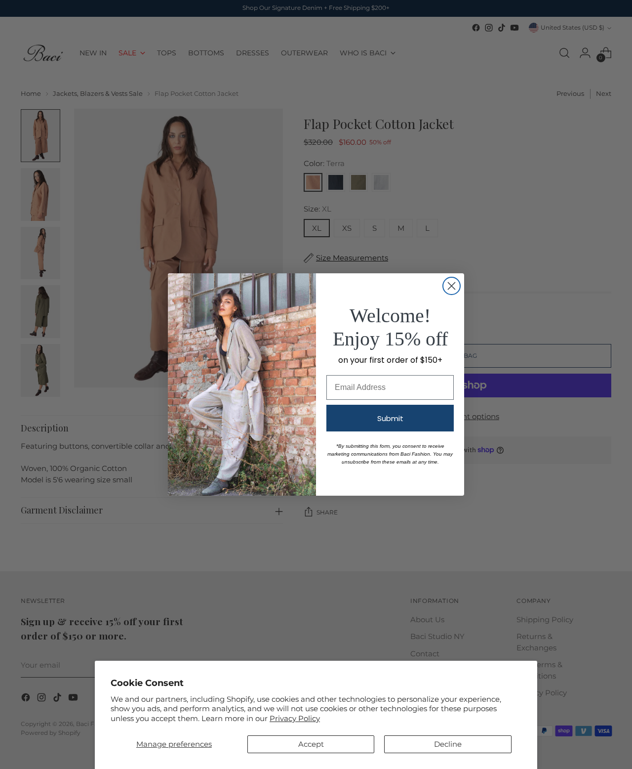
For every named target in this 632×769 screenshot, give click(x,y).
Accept (311, 744)
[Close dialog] (451, 286)
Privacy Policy (295, 718)
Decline (448, 744)
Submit (390, 418)
